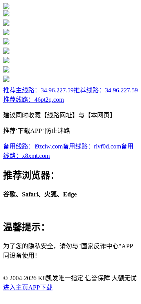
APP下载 (40, 287)
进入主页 (15, 287)
